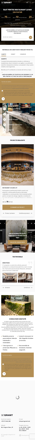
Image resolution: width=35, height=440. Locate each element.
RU (30, 2)
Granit (13, 54)
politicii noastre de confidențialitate (20, 88)
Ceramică (23, 54)
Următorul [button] (27, 287)
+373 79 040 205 (5, 421)
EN (33, 2)
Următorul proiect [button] (24, 213)
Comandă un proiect (17, 207)
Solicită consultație (17, 242)
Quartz (3, 54)
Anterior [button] (7, 287)
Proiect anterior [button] (10, 213)
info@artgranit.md (24, 421)
